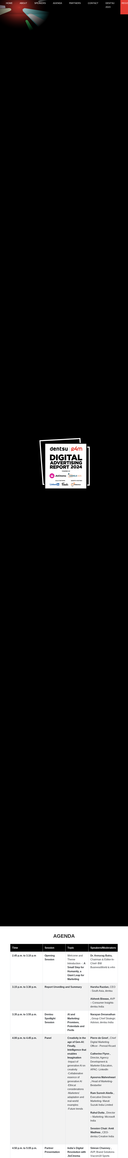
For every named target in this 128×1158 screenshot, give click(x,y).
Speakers (40, 3)
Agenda (57, 3)
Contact (93, 3)
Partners (75, 3)
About (23, 3)
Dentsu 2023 (110, 5)
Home (9, 3)
